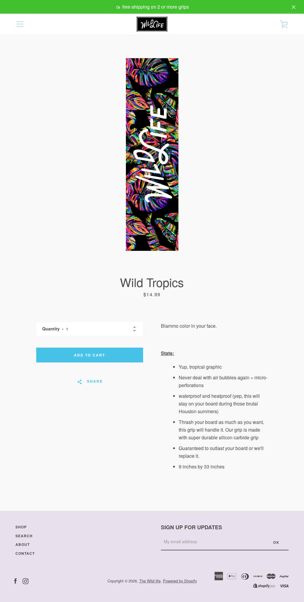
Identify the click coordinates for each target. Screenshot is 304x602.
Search (24, 535)
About (22, 544)
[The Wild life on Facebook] (15, 580)
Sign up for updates (191, 527)
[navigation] (19, 24)
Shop (21, 527)
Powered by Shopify (180, 581)
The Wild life (150, 581)
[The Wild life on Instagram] (25, 580)
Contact (25, 553)
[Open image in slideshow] (152, 154)
